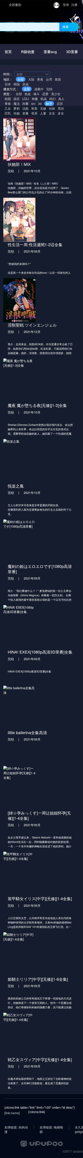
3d (40, 103)
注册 (74, 4)
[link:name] (12, 1113)
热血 (28, 94)
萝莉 (17, 108)
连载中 (39, 89)
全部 (20, 79)
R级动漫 (27, 51)
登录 (66, 4)
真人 (61, 98)
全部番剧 (15, 4)
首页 (8, 51)
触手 (49, 103)
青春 (8, 103)
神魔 (35, 98)
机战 (44, 98)
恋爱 (45, 94)
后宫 (60, 103)
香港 (40, 79)
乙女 (8, 108)
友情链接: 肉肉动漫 (16, 1127)
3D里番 (72, 51)
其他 (25, 84)
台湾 (49, 79)
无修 (43, 108)
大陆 (31, 79)
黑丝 (61, 108)
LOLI (25, 98)
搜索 (65, 26)
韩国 (17, 84)
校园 (8, 98)
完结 (49, 89)
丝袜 (52, 108)
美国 (58, 79)
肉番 (25, 103)
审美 (34, 108)
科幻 (52, 98)
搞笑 (17, 98)
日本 (8, 84)
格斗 (36, 94)
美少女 (55, 94)
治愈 (25, 108)
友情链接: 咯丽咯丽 (51, 1127)
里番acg (50, 51)
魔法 (17, 103)
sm (33, 103)
